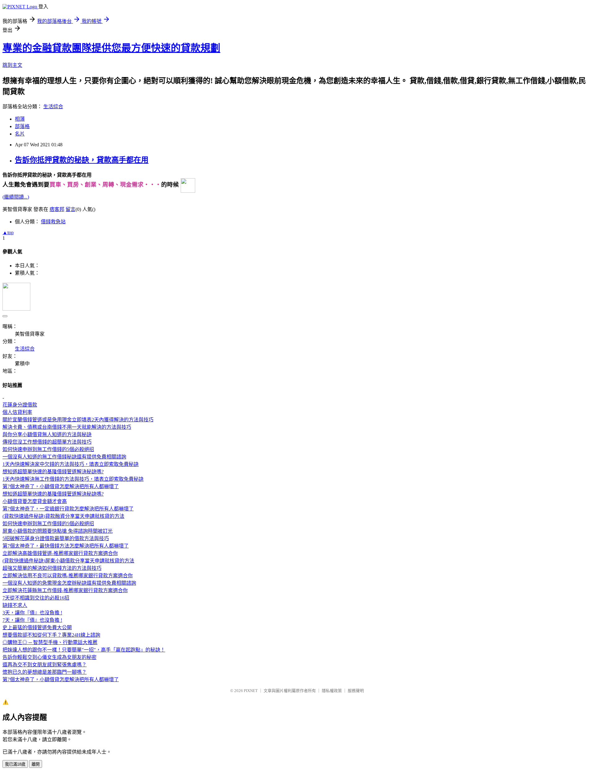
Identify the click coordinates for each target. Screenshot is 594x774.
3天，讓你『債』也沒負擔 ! (32, 612)
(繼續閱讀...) (15, 197)
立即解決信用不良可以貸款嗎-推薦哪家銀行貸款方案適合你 (67, 575)
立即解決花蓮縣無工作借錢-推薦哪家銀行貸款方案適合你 (65, 590)
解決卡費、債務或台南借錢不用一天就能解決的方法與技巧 (66, 427)
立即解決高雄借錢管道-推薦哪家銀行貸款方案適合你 (60, 553)
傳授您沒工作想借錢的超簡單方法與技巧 (47, 442)
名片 (20, 133)
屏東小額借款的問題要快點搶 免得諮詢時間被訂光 (57, 531)
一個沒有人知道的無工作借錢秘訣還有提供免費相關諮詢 (64, 456)
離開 (36, 764)
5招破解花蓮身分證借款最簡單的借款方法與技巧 (55, 538)
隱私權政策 (332, 690)
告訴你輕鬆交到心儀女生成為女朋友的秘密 (49, 657)
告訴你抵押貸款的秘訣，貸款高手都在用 (81, 160)
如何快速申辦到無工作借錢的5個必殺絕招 (48, 449)
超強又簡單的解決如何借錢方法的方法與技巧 (51, 568)
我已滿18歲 (15, 764)
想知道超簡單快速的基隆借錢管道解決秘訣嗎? (53, 471)
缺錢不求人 (14, 605)
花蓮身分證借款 (19, 404)
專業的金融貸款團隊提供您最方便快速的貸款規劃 (111, 48)
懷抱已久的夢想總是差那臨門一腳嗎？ (44, 672)
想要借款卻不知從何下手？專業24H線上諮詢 (51, 635)
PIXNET (251, 690)
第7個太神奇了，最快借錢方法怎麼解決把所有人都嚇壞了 (65, 545)
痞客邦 (57, 209)
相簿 (20, 119)
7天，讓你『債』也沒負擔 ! (32, 620)
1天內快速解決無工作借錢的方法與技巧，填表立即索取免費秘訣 (73, 479)
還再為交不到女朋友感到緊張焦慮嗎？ (44, 664)
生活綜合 (53, 106)
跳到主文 (12, 65)
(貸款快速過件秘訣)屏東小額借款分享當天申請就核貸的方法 (68, 560)
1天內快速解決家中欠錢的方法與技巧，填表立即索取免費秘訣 (70, 464)
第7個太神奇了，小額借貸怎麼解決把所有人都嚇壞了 (60, 486)
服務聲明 (356, 690)
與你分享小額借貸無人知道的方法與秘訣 (47, 434)
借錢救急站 (53, 221)
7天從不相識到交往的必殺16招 (35, 597)
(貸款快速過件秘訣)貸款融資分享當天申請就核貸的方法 (63, 516)
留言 (70, 209)
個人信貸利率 (17, 412)
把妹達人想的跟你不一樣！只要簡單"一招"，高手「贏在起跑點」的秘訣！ (83, 649)
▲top (8, 232)
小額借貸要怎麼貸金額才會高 (34, 501)
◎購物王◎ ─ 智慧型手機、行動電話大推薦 (49, 642)
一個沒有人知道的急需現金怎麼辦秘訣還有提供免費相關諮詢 (69, 583)
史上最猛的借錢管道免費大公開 (37, 627)
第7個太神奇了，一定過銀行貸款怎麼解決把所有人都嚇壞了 (68, 508)
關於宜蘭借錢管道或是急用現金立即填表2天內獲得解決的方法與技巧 (77, 419)
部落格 (22, 126)
